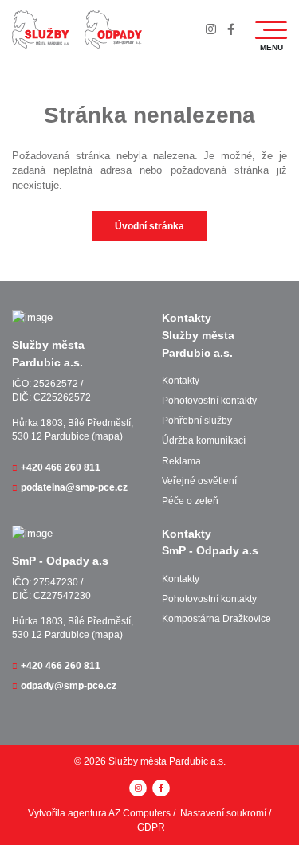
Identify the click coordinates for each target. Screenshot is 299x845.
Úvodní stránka (149, 226)
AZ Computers (139, 813)
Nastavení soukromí (223, 813)
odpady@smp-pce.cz (68, 685)
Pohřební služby (197, 420)
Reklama (181, 461)
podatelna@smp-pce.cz (74, 487)
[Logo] (40, 29)
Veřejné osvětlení (199, 481)
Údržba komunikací (204, 440)
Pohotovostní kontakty (209, 400)
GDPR (151, 827)
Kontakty (180, 380)
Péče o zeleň (190, 501)
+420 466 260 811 (60, 467)
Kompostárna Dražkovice (216, 618)
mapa (107, 436)
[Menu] (271, 30)
